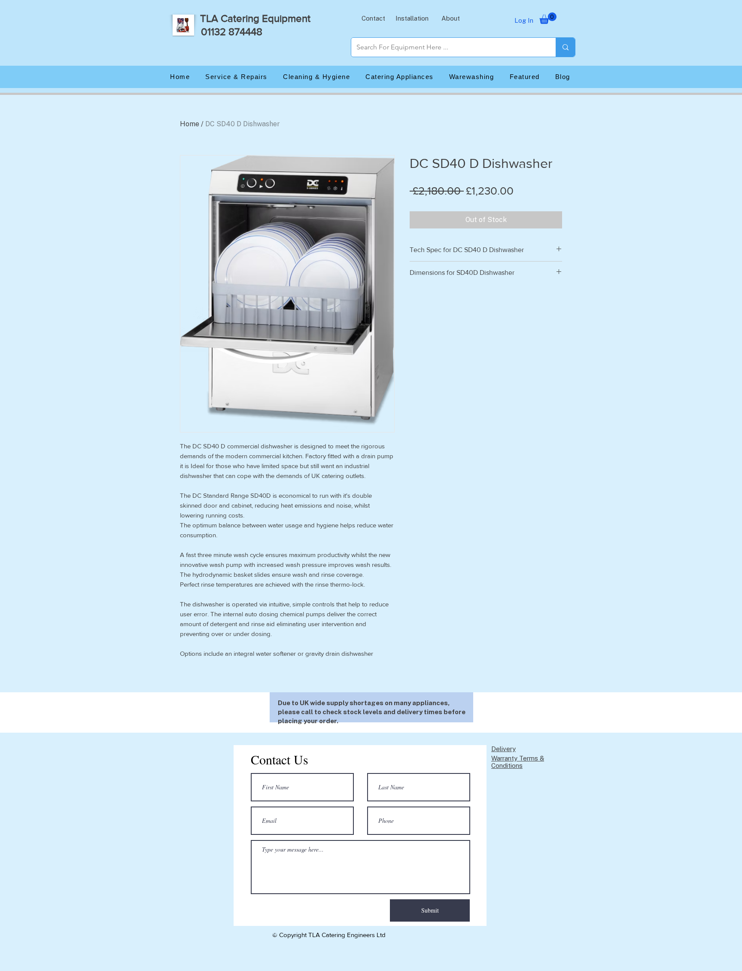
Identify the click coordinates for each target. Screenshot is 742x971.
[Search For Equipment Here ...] (565, 47)
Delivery (503, 748)
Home (189, 124)
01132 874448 (231, 31)
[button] (373, 18)
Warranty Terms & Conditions (517, 762)
